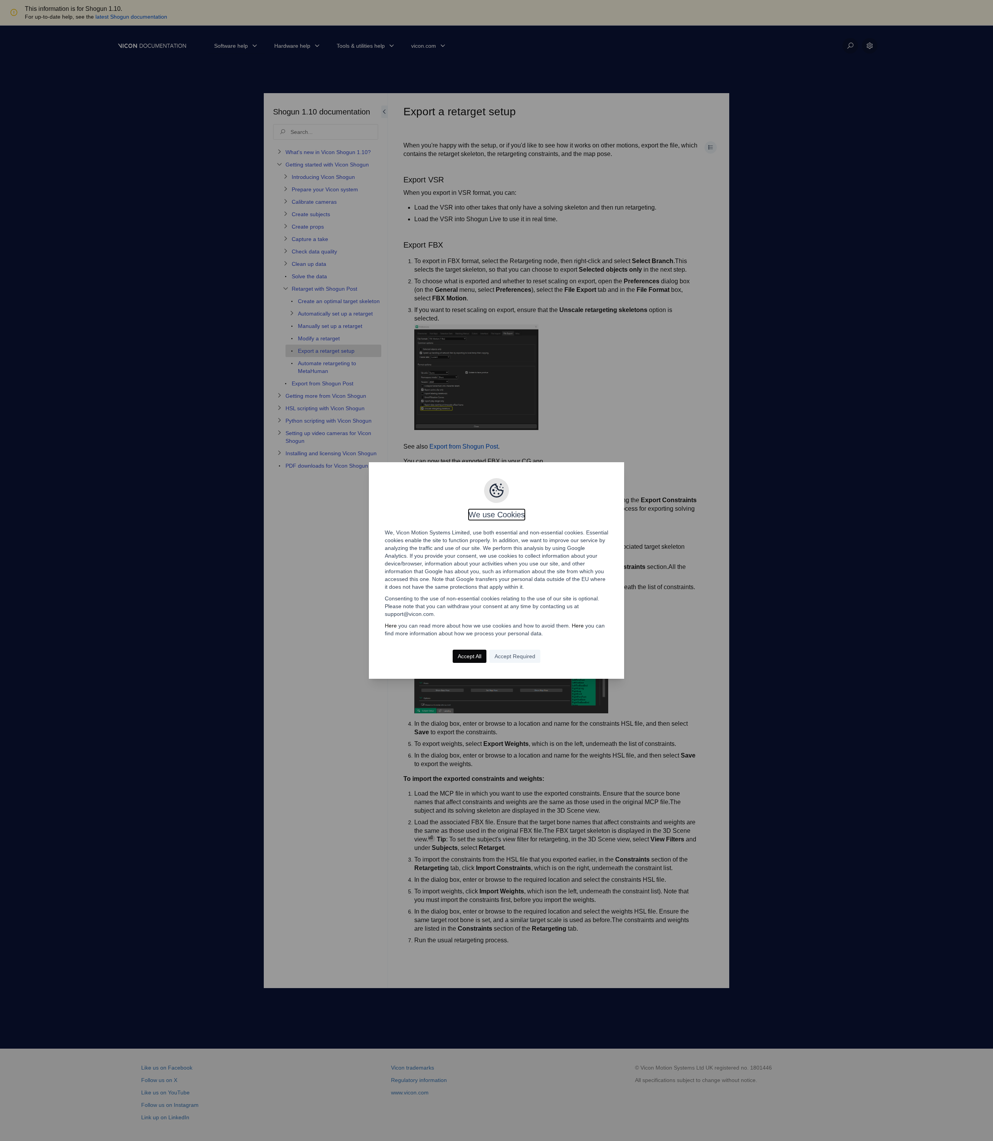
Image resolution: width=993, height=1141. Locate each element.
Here (391, 626)
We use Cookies (497, 514)
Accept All (469, 656)
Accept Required (515, 656)
